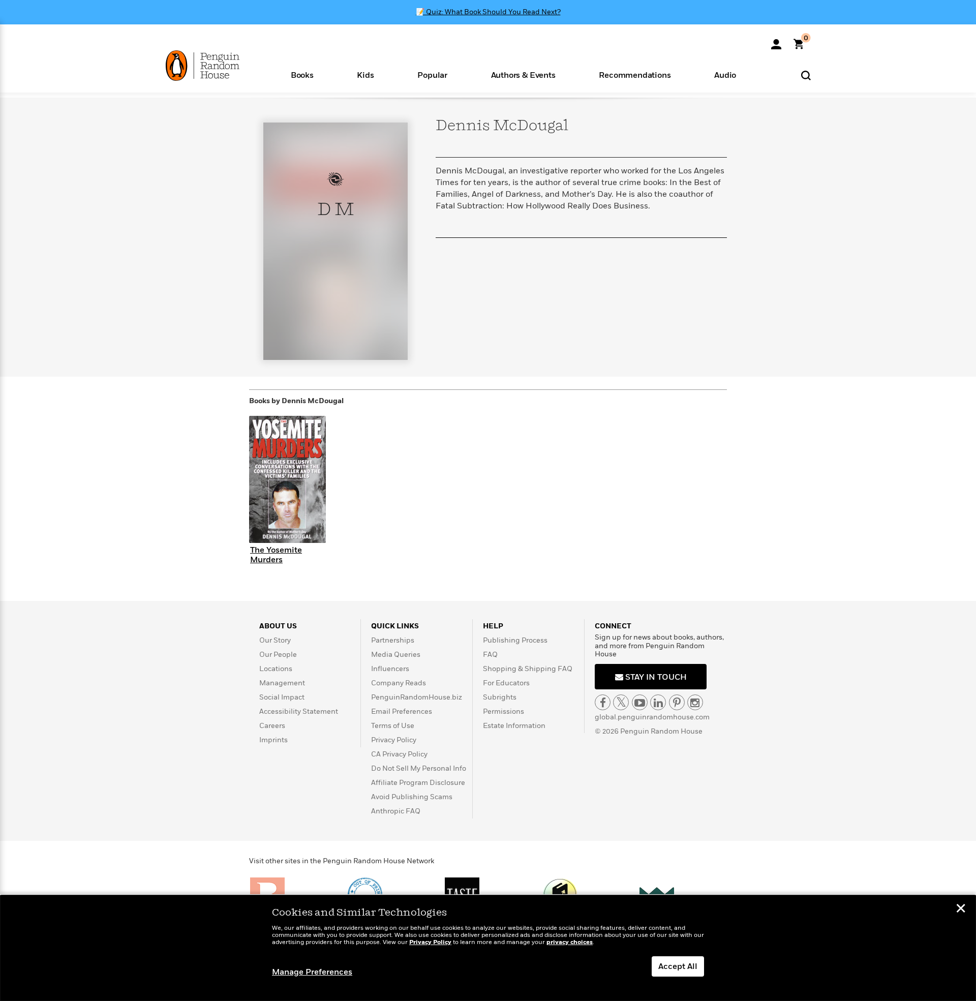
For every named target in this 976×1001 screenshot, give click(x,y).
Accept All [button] (677, 966)
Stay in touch (655, 677)
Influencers (390, 669)
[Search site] (806, 75)
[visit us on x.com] (621, 702)
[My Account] (776, 41)
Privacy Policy (393, 740)
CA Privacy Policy (399, 754)
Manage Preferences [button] (312, 972)
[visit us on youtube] (640, 702)
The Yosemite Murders (276, 554)
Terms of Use (392, 726)
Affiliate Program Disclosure (418, 782)
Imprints (273, 740)
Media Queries (395, 654)
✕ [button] (961, 909)
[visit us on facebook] (603, 702)
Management (282, 683)
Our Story (275, 640)
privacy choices (569, 942)
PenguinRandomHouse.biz (416, 697)
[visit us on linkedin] (658, 702)
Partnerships (392, 640)
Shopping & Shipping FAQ (527, 669)
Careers (272, 726)
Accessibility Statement (298, 711)
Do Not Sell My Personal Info (418, 768)
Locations (275, 669)
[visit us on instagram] (695, 702)
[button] (302, 74)
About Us (278, 626)
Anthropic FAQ (395, 811)
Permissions (503, 711)
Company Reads (398, 683)
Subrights (499, 697)
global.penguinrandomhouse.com (652, 717)
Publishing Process (515, 640)
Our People (278, 654)
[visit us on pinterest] (677, 702)
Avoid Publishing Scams (411, 797)
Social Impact (281, 697)
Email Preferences (401, 711)
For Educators (506, 683)
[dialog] (488, 948)
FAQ (490, 654)
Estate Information (514, 726)
